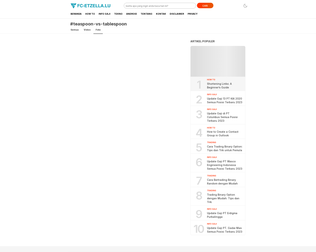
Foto (98, 29)
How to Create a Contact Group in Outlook (222, 133)
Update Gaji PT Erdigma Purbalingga (222, 215)
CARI (205, 5)
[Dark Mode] (245, 5)
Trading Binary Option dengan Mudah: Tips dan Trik (223, 198)
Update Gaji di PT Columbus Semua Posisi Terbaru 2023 (222, 117)
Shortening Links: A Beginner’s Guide (219, 85)
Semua (75, 29)
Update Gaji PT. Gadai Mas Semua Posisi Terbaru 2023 (224, 229)
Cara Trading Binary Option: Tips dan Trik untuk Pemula (224, 148)
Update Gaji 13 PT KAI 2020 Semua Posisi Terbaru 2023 (224, 100)
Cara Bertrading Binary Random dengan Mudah (222, 181)
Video (87, 29)
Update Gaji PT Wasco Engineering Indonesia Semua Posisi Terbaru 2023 (224, 165)
